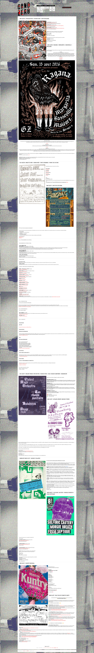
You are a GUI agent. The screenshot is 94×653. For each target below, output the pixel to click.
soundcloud (47, 169)
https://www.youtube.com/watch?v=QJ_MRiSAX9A (29, 636)
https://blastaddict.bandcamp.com (24, 540)
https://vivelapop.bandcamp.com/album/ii (57, 619)
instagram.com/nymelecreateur (23, 285)
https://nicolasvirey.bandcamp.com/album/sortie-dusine (59, 609)
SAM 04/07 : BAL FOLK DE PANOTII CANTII (59, 595)
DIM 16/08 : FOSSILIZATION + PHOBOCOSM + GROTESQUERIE (34, 18)
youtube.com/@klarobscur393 (23, 335)
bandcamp (47, 171)
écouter (61, 58)
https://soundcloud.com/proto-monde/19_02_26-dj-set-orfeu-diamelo (61, 614)
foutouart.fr (20, 292)
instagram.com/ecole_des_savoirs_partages (25, 306)
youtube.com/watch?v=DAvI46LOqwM (24, 348)
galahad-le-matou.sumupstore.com (24, 275)
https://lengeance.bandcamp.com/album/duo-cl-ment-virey (30, 627)
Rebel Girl (20, 237)
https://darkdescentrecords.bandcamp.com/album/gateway (55, 25)
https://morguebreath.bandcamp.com (24, 544)
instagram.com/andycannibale (23, 314)
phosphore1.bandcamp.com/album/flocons (25, 327)
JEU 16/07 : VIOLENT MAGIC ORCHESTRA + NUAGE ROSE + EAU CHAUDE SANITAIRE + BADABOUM (43, 373)
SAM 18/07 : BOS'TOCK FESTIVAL (54, 185)
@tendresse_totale (24, 641)
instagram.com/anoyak (22, 279)
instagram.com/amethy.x (22, 364)
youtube (47, 175)
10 (52, 647)
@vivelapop (60, 616)
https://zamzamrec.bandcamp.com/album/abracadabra (29, 636)
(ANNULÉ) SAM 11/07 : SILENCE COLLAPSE (30, 458)
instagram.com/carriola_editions (23, 283)
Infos (67, 182)
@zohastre (68, 633)
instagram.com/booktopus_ (23, 273)
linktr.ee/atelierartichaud (22, 277)
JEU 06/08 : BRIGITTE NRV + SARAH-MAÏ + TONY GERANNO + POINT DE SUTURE (39, 162)
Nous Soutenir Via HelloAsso (67, 7)
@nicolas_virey (62, 605)
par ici (29, 154)
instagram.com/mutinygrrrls (23, 271)
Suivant (55, 647)
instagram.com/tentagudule (23, 269)
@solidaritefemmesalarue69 (56, 296)
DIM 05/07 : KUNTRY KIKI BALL (27, 563)
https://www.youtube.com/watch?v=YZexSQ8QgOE (58, 620)
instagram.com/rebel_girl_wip (23, 281)
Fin (57, 647)
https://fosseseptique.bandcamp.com (24, 548)
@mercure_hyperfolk (22, 629)
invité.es (67, 466)
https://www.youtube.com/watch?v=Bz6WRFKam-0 (29, 631)
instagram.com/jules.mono (23, 363)
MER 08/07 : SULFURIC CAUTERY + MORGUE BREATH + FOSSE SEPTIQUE (60, 493)
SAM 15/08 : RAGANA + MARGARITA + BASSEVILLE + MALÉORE (59, 45)
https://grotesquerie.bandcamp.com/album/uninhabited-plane (55, 28)
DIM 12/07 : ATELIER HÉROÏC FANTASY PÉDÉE (58, 399)
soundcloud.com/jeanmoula (23, 356)
